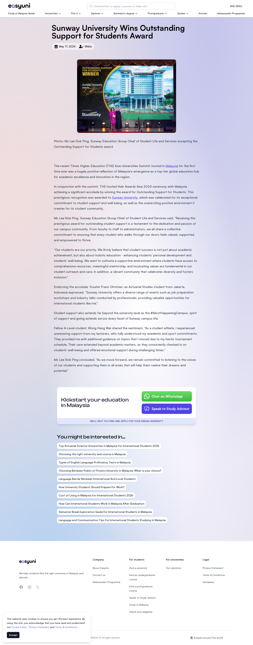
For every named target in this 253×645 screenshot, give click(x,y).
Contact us (99, 575)
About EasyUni (101, 567)
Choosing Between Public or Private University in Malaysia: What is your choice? (110, 470)
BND (236, 6)
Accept (13, 634)
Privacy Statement (39, 627)
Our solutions (173, 567)
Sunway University (125, 197)
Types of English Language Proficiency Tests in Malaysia (95, 462)
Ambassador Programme (231, 13)
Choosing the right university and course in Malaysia (92, 454)
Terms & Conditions (66, 627)
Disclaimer (208, 582)
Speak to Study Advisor (170, 409)
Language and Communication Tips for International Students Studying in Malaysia (112, 520)
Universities (51, 13)
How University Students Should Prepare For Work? (91, 487)
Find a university (138, 567)
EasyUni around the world (208, 637)
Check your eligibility (140, 611)
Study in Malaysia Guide (21, 13)
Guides (181, 13)
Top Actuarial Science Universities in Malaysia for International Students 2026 (109, 446)
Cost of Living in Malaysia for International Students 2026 (96, 495)
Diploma (95, 13)
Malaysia (172, 166)
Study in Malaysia (139, 604)
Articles (203, 13)
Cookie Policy (19, 627)
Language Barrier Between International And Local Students (97, 479)
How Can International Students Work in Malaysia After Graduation (101, 503)
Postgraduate (156, 13)
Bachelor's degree (124, 13)
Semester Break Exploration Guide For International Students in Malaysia (105, 512)
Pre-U (74, 13)
